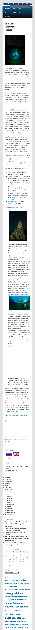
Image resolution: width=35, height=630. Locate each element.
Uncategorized (9, 515)
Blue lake (17, 583)
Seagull (13, 621)
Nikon (7, 611)
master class (21, 599)
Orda (17, 610)
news (14, 12)
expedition (8, 596)
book (23, 583)
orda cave (10, 502)
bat (24, 580)
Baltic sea (19, 580)
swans (9, 506)
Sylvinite (23, 624)
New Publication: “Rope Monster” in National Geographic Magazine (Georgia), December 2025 (17, 538)
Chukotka (7, 587)
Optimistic (12, 611)
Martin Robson (12, 172)
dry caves (26, 589)
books (14, 8)
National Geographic (16, 606)
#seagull (9, 490)
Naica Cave (20, 189)
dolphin (18, 589)
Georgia (15, 596)
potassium (17, 614)
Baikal (13, 580)
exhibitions (8, 479)
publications (8, 488)
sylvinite (9, 508)
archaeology (8, 580)
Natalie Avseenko (13, 201)
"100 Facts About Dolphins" (12, 470)
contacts (7, 16)
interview (23, 596)
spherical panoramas (10, 624)
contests (7, 477)
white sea (10, 510)
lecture (13, 599)
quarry (24, 618)
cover (19, 587)
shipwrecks (10, 504)
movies (7, 486)
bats (8, 494)
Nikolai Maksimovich (14, 185)
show (25, 621)
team (20, 8)
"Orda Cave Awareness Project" (14, 466)
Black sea (8, 583)
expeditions (8, 481)
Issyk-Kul (7, 600)
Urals (26, 628)
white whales (11, 513)
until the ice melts (14, 627)
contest (13, 586)
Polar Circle (9, 614)
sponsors (7, 12)
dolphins (9, 498)
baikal (9, 492)
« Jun (9, 565)
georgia (9, 500)
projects (7, 8)
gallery (20, 12)
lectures (7, 483)
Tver (27, 624)
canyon (27, 583)
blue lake (9, 496)
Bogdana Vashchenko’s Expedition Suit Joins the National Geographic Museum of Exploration (17, 524)
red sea (7, 621)
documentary (10, 590)
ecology (9, 593)
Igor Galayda (15, 197)
